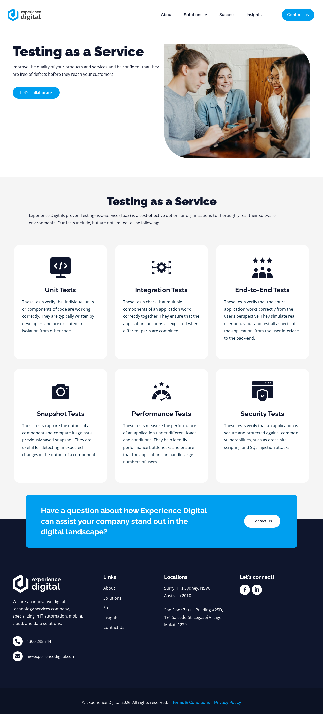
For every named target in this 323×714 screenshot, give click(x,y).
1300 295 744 (38, 641)
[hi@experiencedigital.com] (18, 656)
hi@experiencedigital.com (50, 656)
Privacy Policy (227, 702)
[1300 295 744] (18, 641)
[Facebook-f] (245, 590)
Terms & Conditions (191, 702)
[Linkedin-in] (257, 590)
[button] (196, 15)
